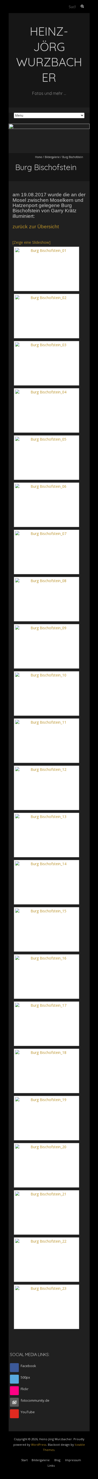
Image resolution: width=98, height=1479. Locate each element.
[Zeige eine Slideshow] (31, 242)
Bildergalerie (52, 157)
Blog (57, 1460)
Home (38, 157)
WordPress (38, 1445)
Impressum (73, 1460)
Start (24, 1460)
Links (51, 1465)
